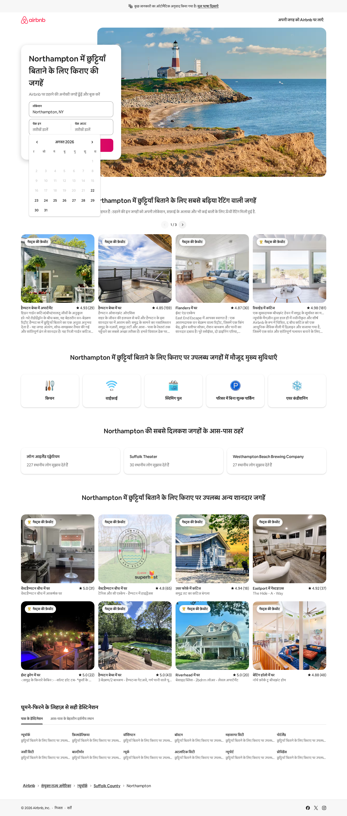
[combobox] (71, 112)
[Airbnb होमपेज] (33, 19)
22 (92, 190)
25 (55, 200)
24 (46, 200)
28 (83, 200)
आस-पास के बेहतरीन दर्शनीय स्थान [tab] (72, 718)
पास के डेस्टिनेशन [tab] (32, 718)
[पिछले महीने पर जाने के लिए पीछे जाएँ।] (37, 142)
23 (36, 200)
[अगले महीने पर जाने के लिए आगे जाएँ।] (92, 142)
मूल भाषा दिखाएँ (207, 6)
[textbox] (50, 130)
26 (64, 200)
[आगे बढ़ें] (182, 225)
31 (45, 210)
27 (74, 200)
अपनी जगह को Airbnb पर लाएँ (300, 19)
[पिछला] (165, 225)
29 (92, 200)
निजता (59, 808)
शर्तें (69, 808)
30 (37, 210)
